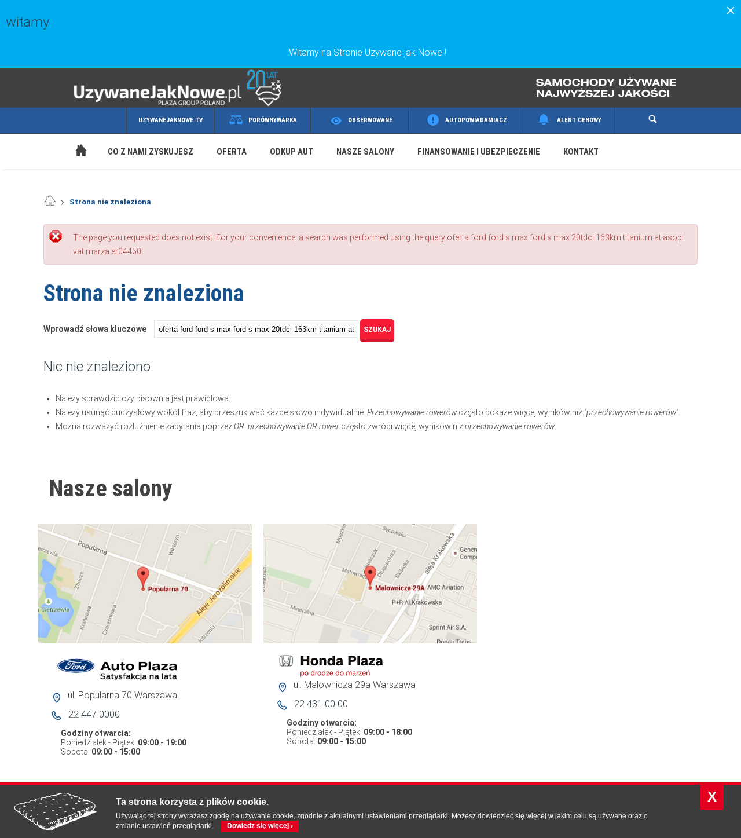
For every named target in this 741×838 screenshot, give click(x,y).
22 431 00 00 (321, 703)
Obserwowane (370, 120)
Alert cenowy (579, 120)
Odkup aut (291, 152)
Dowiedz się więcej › (260, 826)
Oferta (232, 152)
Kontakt (581, 152)
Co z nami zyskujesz (150, 152)
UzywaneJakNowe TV (170, 120)
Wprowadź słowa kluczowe (95, 329)
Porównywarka (272, 120)
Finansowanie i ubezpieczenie (478, 152)
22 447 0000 (94, 714)
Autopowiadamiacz (476, 120)
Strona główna (69, 136)
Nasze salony (365, 152)
